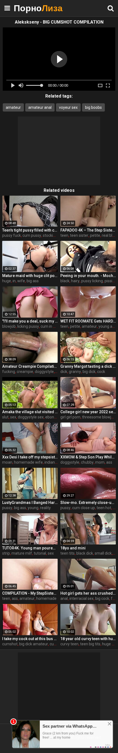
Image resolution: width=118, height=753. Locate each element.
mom (100, 462)
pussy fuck (11, 235)
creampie (25, 371)
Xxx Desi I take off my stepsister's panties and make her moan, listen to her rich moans (30, 457)
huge (6, 281)
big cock (102, 598)
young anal (108, 326)
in (14, 281)
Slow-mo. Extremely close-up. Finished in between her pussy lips (88, 502)
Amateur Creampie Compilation (30, 366)
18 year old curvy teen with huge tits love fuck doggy (88, 639)
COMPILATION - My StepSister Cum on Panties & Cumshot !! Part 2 (30, 593)
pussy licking (92, 281)
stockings (51, 235)
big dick (89, 371)
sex (13, 417)
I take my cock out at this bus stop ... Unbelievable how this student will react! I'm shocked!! (30, 639)
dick (63, 371)
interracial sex (81, 598)
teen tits (67, 553)
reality (45, 508)
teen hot (104, 508)
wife (21, 281)
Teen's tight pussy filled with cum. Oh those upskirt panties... (30, 230)
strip (6, 553)
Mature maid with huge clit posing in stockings (30, 275)
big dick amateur (33, 644)
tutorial (40, 553)
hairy (75, 281)
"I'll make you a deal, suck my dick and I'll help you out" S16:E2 (30, 321)
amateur (13, 107)
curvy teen (69, 644)
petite (95, 235)
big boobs (93, 107)
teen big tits (90, 644)
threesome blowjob (99, 417)
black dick (84, 553)
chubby (87, 462)
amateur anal (40, 107)
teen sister (79, 235)
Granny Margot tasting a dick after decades (88, 366)
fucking (8, 371)
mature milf (22, 553)
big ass (33, 281)
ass (109, 462)
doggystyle (44, 371)
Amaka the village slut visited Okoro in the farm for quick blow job (30, 412)
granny (75, 371)
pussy (7, 508)
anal (64, 598)
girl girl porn (70, 417)
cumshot (10, 644)
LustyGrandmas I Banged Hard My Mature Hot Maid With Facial (30, 502)
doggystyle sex (31, 417)
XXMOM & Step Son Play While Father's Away (88, 457)
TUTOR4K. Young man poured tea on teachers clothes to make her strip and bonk (30, 548)
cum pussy (32, 235)
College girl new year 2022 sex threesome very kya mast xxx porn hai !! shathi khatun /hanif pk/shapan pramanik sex (88, 412)
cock (101, 371)
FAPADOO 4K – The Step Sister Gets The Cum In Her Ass (88, 230)
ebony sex (54, 417)
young (33, 508)
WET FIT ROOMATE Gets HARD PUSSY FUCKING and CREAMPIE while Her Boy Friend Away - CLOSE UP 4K (88, 321)
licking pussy (28, 326)
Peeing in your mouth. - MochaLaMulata (88, 275)
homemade (46, 598)
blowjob (9, 326)
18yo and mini (73, 548)
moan (7, 462)
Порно (27, 8)
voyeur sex (68, 107)
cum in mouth (52, 326)
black (64, 281)
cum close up (83, 508)
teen (64, 235)
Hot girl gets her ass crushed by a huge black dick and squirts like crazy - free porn (88, 593)
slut (5, 417)
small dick (103, 553)
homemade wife (28, 462)
